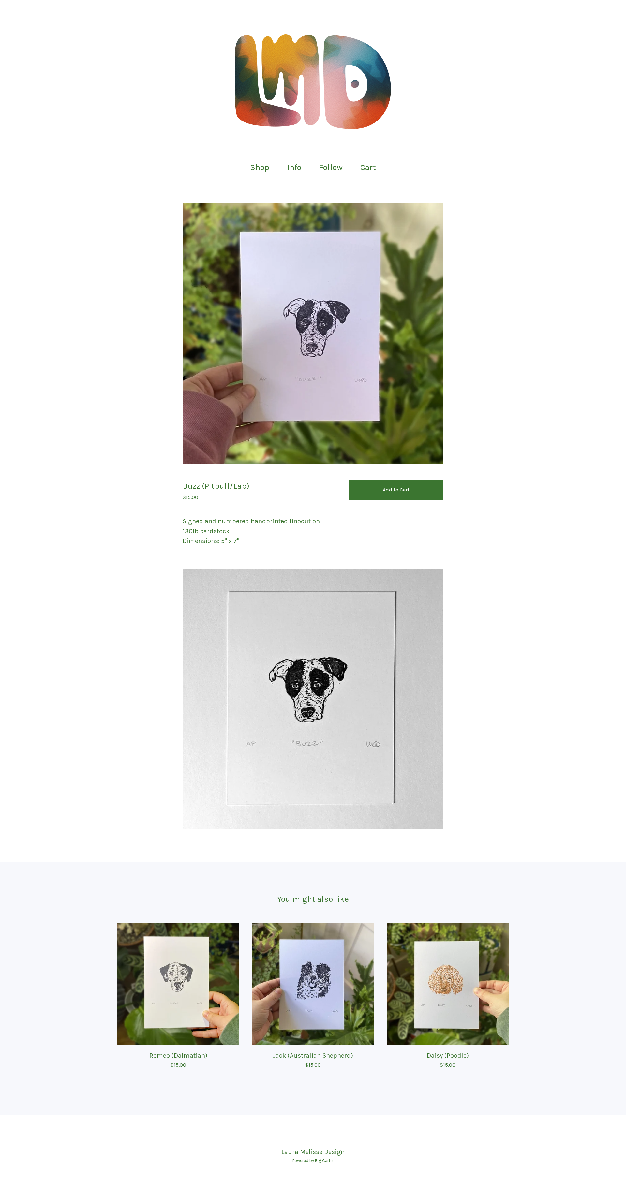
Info (294, 167)
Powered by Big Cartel (313, 1160)
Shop (259, 167)
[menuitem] (259, 167)
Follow (331, 167)
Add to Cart (396, 490)
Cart (370, 166)
